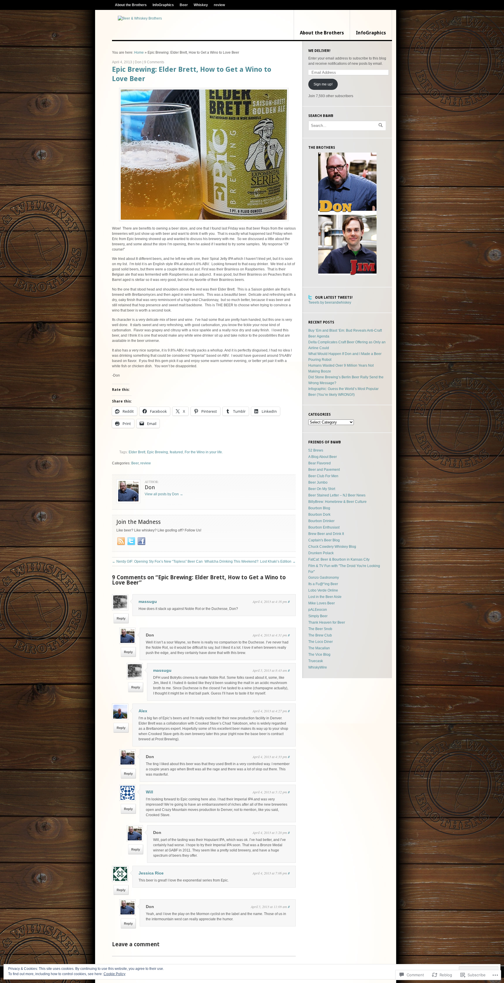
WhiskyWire (317, 667)
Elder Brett (137, 452)
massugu (148, 601)
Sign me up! (323, 84)
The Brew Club (320, 635)
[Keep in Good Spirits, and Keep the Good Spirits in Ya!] (140, 18)
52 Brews (315, 450)
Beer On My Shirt (321, 489)
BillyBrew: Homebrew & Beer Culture (337, 502)
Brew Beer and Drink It (326, 534)
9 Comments (154, 62)
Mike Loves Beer (321, 603)
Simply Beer (318, 616)
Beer (184, 5)
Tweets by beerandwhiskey (329, 302)
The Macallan (319, 648)
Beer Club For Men (323, 476)
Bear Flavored (319, 463)
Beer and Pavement (324, 470)
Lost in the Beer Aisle (325, 597)
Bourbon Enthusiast (324, 527)
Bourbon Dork (319, 515)
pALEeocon (317, 610)
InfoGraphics (163, 5)
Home (139, 52)
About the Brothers (131, 5)
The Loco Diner (320, 642)
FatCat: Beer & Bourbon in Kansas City (339, 559)
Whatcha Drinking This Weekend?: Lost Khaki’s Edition (250, 561)
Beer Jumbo (318, 482)
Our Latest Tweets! (334, 297)
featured (176, 452)
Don (138, 62)
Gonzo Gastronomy (323, 578)
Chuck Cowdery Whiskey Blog (332, 547)
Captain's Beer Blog (324, 540)
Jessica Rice (151, 873)
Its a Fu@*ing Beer (323, 584)
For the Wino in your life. (204, 452)
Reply (121, 618)
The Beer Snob (320, 629)
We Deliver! (319, 51)
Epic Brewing (157, 452)
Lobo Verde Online (323, 590)
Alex (143, 711)
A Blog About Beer (322, 457)
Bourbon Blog (319, 508)
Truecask (315, 661)
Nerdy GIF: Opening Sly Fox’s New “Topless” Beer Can (157, 561)
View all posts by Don (164, 494)
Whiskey (201, 5)
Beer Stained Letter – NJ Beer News (336, 495)
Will (149, 792)
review (219, 5)
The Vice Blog (319, 655)
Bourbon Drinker (321, 521)
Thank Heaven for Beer (326, 622)
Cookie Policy (114, 974)
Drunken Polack (321, 553)
